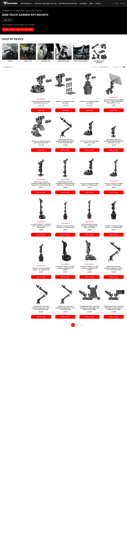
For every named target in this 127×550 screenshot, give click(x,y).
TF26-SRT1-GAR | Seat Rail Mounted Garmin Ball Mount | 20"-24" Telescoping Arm (113, 259)
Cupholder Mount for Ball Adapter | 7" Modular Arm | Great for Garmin (89, 217)
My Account (115, 3)
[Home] (10, 3)
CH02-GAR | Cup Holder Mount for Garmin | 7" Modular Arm (65, 217)
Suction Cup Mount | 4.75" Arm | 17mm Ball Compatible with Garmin (65, 259)
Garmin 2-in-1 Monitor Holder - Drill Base (65, 93)
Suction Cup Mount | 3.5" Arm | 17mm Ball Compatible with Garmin (89, 259)
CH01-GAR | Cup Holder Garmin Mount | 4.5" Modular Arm (41, 259)
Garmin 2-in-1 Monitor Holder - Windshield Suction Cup (41, 93)
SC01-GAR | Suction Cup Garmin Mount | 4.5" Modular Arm (89, 175)
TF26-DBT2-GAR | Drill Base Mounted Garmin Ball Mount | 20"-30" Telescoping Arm (41, 301)
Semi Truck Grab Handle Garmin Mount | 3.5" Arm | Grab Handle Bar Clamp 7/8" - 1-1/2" (113, 93)
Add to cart (65, 150)
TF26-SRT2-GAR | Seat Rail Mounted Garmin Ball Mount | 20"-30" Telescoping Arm (65, 134)
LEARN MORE (7, 20)
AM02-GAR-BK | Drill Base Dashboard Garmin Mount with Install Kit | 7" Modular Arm (65, 175)
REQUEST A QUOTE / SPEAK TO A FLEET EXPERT (18, 29)
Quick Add (41, 110)
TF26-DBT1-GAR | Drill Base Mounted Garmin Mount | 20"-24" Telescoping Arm (65, 301)
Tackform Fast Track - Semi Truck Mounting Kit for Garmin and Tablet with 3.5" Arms (89, 301)
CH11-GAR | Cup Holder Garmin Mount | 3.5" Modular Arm (113, 217)
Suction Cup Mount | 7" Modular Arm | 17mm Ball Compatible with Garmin (41, 217)
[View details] (10, 53)
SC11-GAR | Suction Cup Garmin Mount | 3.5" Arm (89, 134)
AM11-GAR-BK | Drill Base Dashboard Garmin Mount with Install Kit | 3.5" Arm (113, 134)
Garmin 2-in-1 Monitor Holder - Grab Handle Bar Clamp (41, 134)
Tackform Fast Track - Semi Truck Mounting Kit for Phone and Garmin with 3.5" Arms (113, 301)
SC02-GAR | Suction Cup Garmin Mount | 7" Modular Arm (113, 175)
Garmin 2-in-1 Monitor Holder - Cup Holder (89, 93)
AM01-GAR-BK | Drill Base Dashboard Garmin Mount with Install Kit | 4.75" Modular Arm (41, 175)
